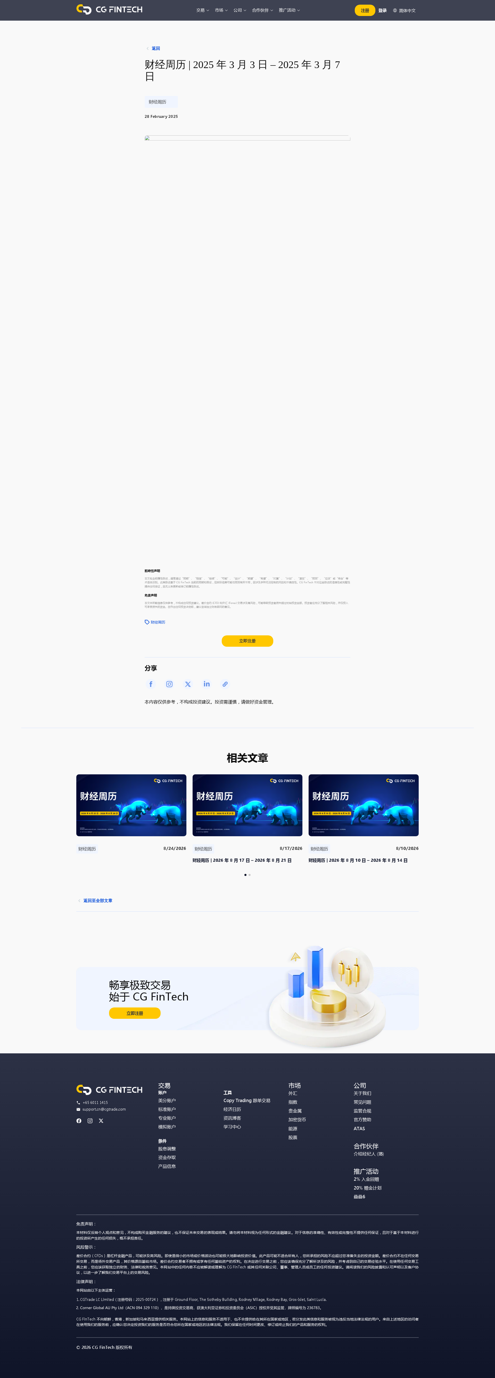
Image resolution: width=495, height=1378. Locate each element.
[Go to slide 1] (245, 875)
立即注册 (247, 641)
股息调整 (167, 1149)
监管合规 (362, 1111)
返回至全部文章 (98, 900)
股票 (292, 1137)
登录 (382, 10)
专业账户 (167, 1118)
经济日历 (232, 1109)
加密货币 (297, 1119)
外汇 (292, 1093)
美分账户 (167, 1100)
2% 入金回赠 (366, 1179)
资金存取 (167, 1157)
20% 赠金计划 (368, 1188)
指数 (292, 1102)
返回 (156, 48)
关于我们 (362, 1093)
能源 (292, 1128)
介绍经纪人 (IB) (369, 1154)
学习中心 (232, 1127)
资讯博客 (232, 1118)
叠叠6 (359, 1197)
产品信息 (167, 1166)
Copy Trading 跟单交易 (247, 1100)
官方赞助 (362, 1119)
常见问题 (362, 1102)
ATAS (359, 1128)
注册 (365, 10)
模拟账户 (167, 1127)
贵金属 (295, 1111)
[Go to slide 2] (250, 875)
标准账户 (167, 1109)
